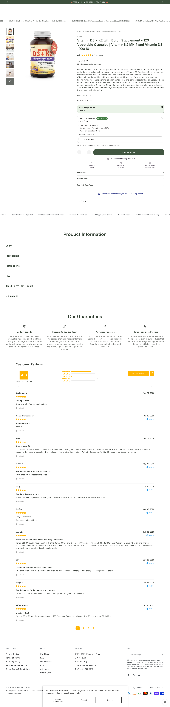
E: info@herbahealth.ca (85, 665)
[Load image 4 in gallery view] (10, 56)
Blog (42, 665)
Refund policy (11, 691)
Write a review (138, 373)
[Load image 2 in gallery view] (10, 40)
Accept (84, 700)
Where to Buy (81, 661)
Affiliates (44, 669)
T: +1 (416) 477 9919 (84, 669)
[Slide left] (8, 2)
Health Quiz (45, 673)
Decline (110, 700)
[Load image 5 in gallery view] (10, 65)
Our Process (46, 661)
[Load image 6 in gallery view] (10, 73)
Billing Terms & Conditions (18, 669)
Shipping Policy (13, 661)
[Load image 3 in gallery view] (10, 48)
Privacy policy (23, 690)
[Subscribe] (163, 654)
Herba (79, 36)
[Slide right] (162, 2)
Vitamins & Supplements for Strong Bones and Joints (104, 31)
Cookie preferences (15, 694)
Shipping (80, 64)
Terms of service (37, 690)
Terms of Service (14, 658)
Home (79, 31)
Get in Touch (80, 658)
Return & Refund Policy (16, 665)
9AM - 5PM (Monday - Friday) (88, 654)
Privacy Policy (75, 693)
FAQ (42, 658)
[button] (152, 373)
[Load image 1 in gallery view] (10, 31)
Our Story (44, 654)
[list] (85, 337)
